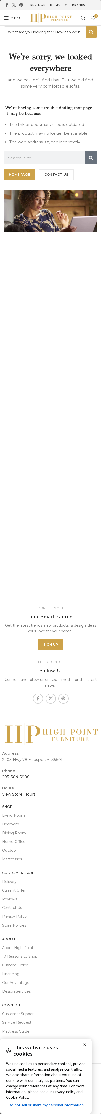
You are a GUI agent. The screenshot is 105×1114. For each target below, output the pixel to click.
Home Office (13, 841)
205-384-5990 (16, 776)
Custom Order (15, 965)
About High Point (17, 947)
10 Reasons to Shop (19, 956)
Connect (11, 1005)
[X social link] (13, 5)
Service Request (16, 1022)
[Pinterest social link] (21, 5)
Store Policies (14, 925)
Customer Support (18, 1013)
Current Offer (14, 890)
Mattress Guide (15, 1031)
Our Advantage (15, 982)
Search (91, 32)
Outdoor (9, 850)
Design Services (16, 991)
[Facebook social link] (7, 5)
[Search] (83, 18)
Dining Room (14, 833)
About (9, 939)
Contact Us (12, 907)
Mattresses (12, 859)
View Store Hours (18, 794)
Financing (10, 973)
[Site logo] (51, 17)
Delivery (9, 881)
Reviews (9, 899)
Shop (7, 806)
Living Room (13, 815)
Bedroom (10, 824)
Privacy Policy (14, 916)
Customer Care (18, 872)
